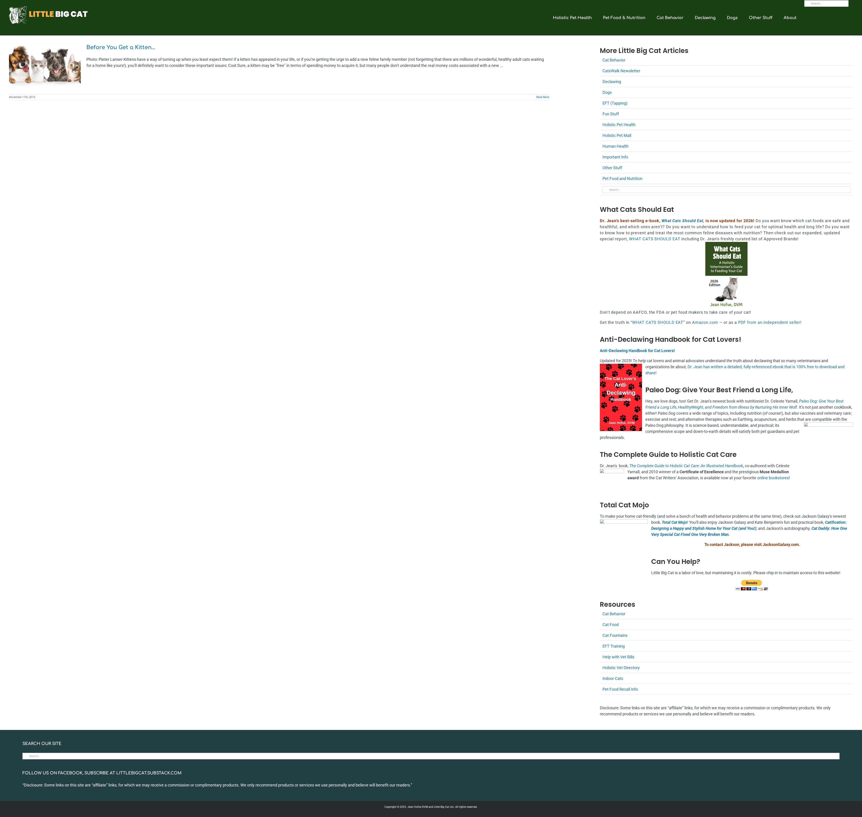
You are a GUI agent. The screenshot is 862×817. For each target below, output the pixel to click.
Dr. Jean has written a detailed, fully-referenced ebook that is (742, 366)
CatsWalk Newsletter (621, 70)
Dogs (607, 92)
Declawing (612, 81)
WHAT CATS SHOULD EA (656, 322)
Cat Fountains (615, 635)
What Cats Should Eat (682, 220)
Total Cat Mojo (674, 522)
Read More (542, 97)
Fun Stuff (611, 114)
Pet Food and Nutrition (622, 178)
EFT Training (614, 646)
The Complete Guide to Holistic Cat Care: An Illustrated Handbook (686, 465)
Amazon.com (705, 322)
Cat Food (611, 624)
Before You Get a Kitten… (120, 47)
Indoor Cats (613, 678)
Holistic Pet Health (619, 124)
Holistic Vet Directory (621, 667)
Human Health (616, 146)
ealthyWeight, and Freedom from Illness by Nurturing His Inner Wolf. (739, 407)
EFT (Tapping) (615, 103)
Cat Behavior (614, 60)
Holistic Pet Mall (617, 135)
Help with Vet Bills (618, 657)
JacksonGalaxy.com (781, 544)
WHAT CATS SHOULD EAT (654, 239)
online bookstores (773, 477)
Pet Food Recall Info (620, 689)
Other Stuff (612, 167)
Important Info (615, 157)
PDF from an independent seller (769, 322)
